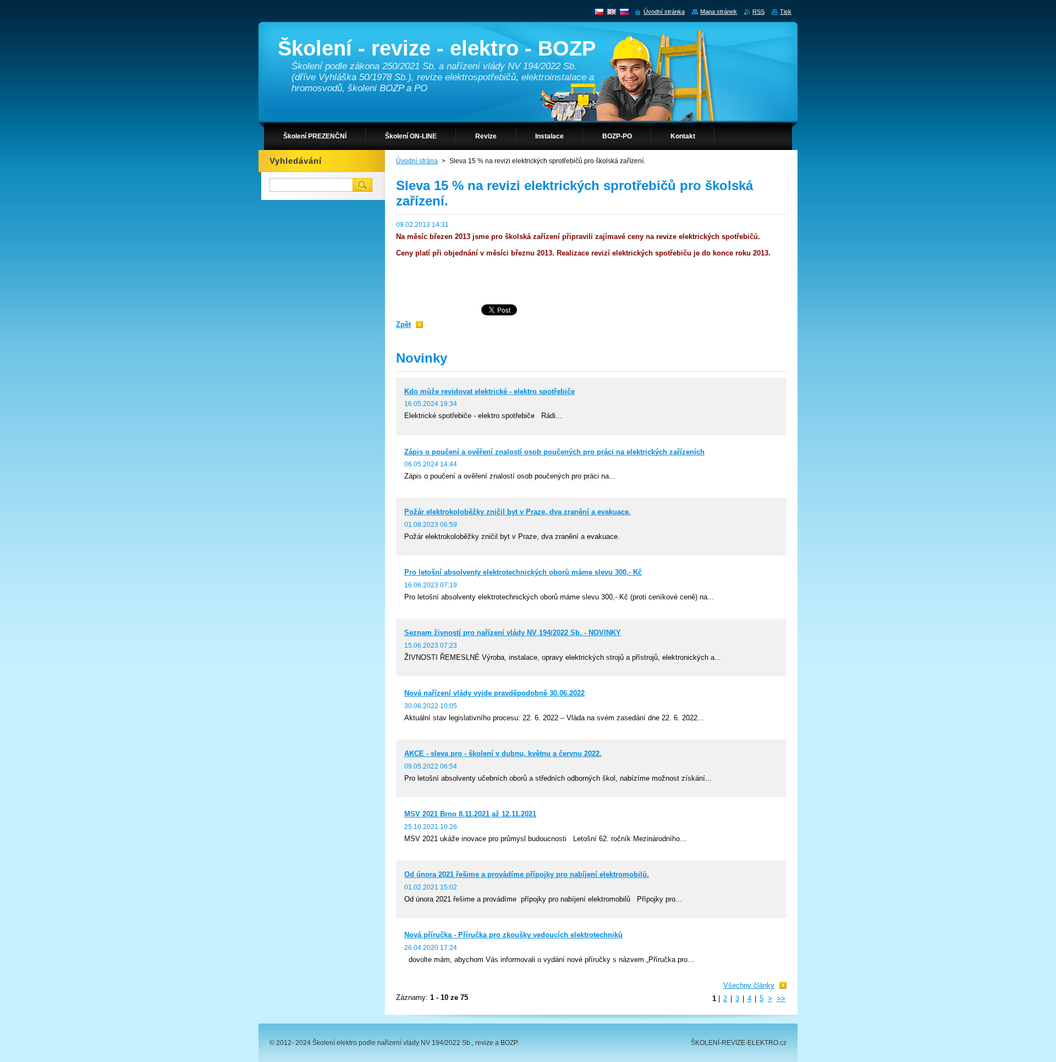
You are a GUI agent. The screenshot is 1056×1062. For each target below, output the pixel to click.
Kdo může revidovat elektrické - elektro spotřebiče (489, 391)
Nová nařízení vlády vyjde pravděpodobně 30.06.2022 (494, 693)
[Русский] (624, 11)
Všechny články (748, 985)
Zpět (403, 324)
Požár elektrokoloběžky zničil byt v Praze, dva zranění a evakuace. (517, 512)
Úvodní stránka (664, 11)
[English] (611, 11)
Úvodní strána (417, 161)
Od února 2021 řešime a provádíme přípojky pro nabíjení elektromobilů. (526, 874)
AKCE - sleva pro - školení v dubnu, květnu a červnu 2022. (503, 753)
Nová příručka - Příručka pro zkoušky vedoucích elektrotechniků (513, 935)
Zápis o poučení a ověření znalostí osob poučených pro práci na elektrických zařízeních (554, 452)
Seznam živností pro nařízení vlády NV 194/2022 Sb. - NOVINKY (512, 633)
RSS (758, 11)
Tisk (785, 11)
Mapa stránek (718, 11)
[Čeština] (599, 11)
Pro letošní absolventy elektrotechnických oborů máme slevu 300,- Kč (523, 572)
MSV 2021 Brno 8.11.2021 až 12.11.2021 (470, 814)
